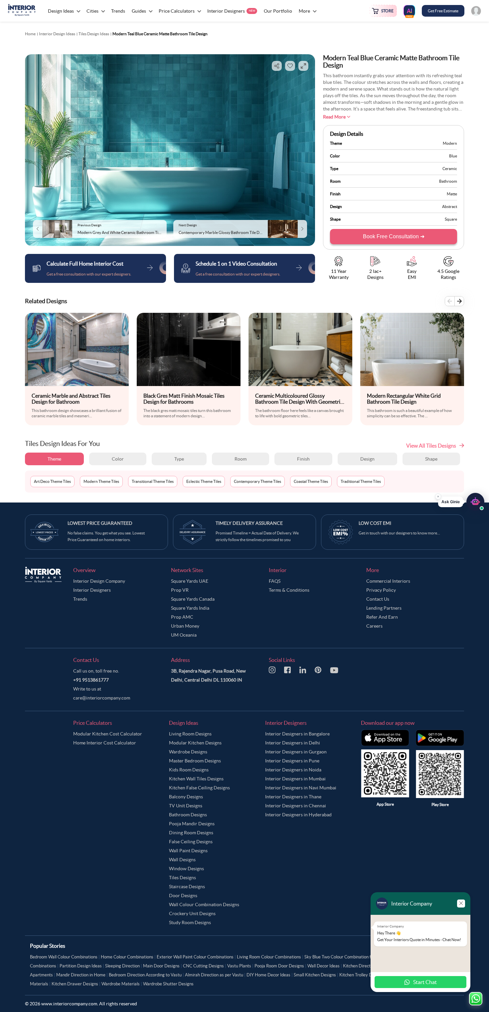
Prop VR (180, 590)
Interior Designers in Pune (292, 760)
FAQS (274, 581)
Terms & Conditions (289, 590)
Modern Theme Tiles (101, 481)
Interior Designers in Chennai (295, 805)
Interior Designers (92, 590)
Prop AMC (182, 617)
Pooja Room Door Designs (279, 965)
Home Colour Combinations (127, 956)
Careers (374, 626)
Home (30, 34)
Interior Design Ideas (57, 34)
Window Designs (186, 868)
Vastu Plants (239, 965)
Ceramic (449, 168)
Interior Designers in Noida (293, 769)
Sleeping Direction (122, 965)
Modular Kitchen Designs (195, 742)
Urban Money (185, 626)
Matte (452, 194)
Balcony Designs (186, 796)
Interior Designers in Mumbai (295, 778)
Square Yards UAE (189, 581)
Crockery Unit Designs (192, 913)
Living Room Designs (190, 733)
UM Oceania (184, 635)
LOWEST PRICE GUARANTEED (100, 523)
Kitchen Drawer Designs (75, 983)
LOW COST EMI (375, 523)
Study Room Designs (190, 922)
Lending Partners (384, 608)
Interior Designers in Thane (293, 796)
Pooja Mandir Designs (192, 823)
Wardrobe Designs (188, 751)
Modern (450, 143)
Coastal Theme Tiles (311, 481)
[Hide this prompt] (438, 495)
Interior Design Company (99, 581)
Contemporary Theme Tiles (257, 481)
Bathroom (448, 181)
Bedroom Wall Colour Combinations (63, 956)
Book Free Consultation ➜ (393, 236)
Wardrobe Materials (120, 983)
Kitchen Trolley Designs (361, 974)
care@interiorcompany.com (101, 698)
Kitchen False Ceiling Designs (199, 787)
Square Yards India (190, 608)
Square (451, 219)
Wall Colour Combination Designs (204, 904)
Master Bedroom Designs (195, 760)
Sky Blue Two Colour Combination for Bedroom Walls (354, 956)
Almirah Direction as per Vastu (214, 974)
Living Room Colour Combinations (269, 956)
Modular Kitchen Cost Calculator (107, 733)
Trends (80, 599)
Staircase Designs (187, 886)
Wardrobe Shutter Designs (168, 983)
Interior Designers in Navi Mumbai (300, 787)
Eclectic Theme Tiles (203, 481)
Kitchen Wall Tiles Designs (196, 778)
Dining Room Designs (191, 832)
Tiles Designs (182, 877)
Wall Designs (182, 859)
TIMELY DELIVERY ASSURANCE (249, 523)
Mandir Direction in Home (80, 974)
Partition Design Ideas (81, 965)
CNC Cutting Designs (203, 965)
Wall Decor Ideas (323, 965)
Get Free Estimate (443, 11)
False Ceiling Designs (191, 841)
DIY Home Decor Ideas (268, 974)
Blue (453, 156)
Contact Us (377, 599)
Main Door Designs (161, 965)
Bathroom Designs (188, 814)
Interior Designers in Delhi (292, 742)
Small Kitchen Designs (315, 974)
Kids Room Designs (189, 769)
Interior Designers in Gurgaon (296, 751)
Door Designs (183, 895)
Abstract (449, 206)
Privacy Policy (381, 590)
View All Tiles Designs (431, 446)
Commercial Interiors (388, 581)
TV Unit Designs (185, 805)
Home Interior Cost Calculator (104, 742)
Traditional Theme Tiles (361, 481)
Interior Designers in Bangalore (297, 733)
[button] (461, 500)
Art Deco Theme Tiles (52, 481)
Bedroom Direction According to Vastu (145, 974)
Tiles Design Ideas (94, 34)
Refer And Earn (382, 617)
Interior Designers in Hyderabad (298, 814)
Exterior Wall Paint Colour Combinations (195, 956)
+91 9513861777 (91, 680)
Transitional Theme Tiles (153, 481)
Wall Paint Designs (188, 850)
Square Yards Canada (193, 599)
